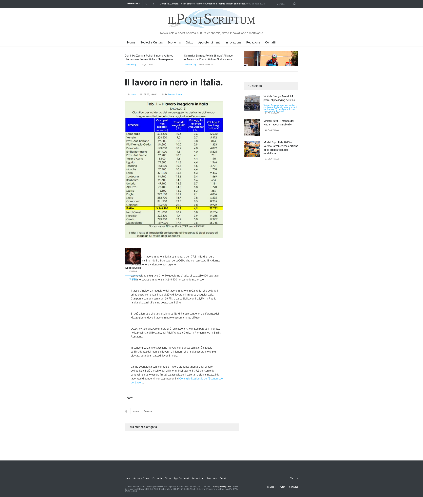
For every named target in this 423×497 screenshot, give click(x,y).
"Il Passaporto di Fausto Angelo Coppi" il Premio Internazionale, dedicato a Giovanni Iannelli (208, 3)
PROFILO (133, 279)
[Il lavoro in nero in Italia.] (174, 170)
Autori (282, 487)
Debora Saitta (175, 94)
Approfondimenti (209, 42)
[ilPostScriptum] (211, 23)
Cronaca (148, 411)
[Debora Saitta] (133, 256)
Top (292, 478)
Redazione (253, 42)
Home (131, 42)
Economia (174, 42)
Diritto (189, 42)
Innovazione (233, 42)
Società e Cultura (151, 42)
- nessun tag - (131, 64)
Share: (129, 398)
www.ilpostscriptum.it (222, 487)
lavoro (134, 94)
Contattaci (293, 487)
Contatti (270, 42)
